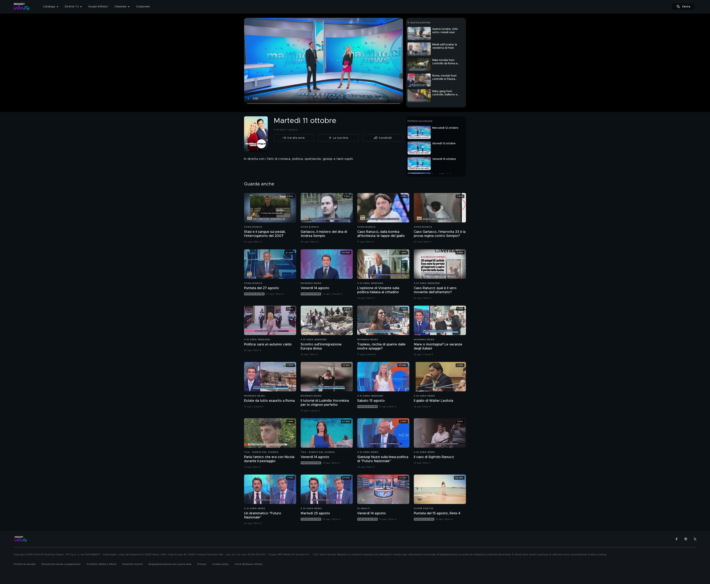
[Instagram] (685, 539)
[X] (695, 539)
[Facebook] (676, 539)
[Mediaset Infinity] (21, 6)
